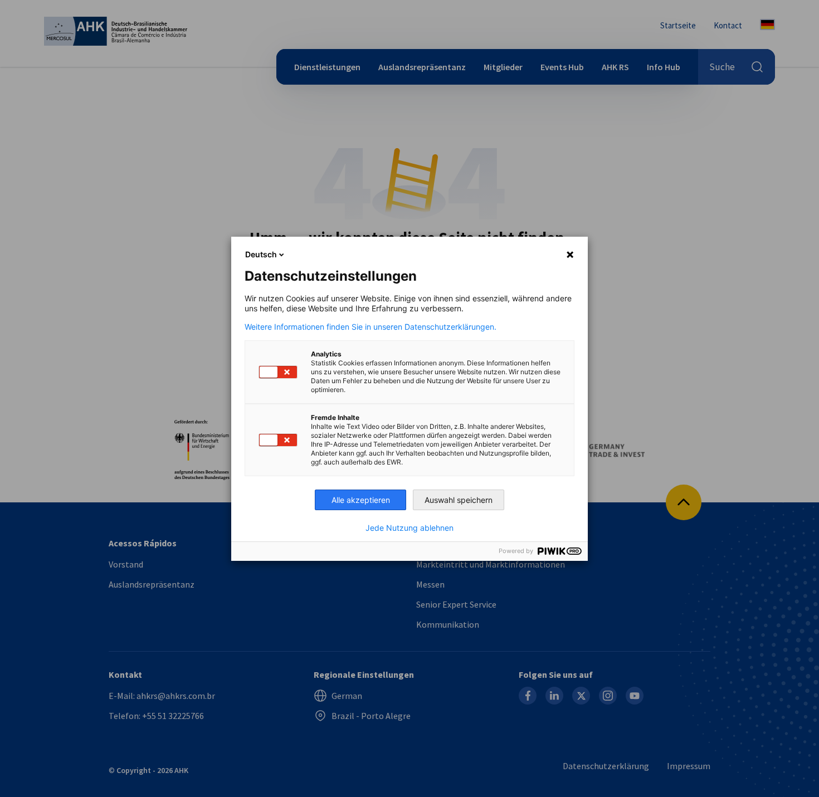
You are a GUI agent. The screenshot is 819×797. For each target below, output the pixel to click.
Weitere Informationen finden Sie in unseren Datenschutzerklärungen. (370, 326)
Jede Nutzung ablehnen (409, 528)
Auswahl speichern (459, 500)
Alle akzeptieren (361, 500)
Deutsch (261, 254)
